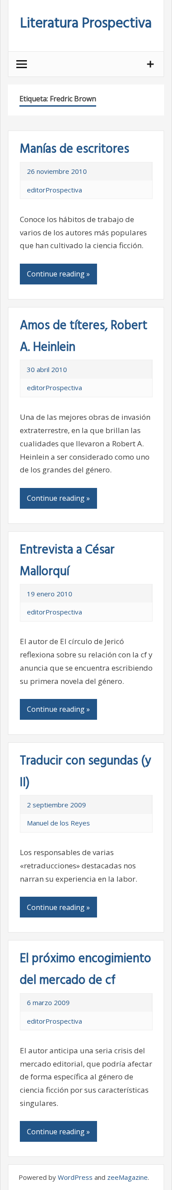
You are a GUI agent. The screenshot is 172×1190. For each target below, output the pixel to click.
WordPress (75, 1177)
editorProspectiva (54, 189)
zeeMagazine (127, 1177)
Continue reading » (58, 274)
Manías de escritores (74, 149)
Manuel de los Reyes (58, 822)
